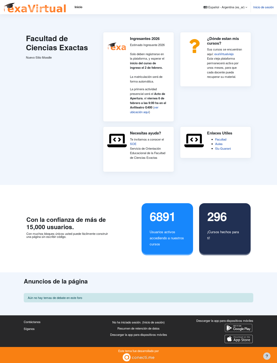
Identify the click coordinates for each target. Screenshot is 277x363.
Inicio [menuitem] (78, 7)
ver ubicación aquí (144, 109)
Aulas (219, 144)
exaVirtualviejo (224, 54)
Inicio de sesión (263, 7)
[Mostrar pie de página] (267, 356)
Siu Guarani (223, 148)
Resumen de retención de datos (138, 328)
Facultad (220, 139)
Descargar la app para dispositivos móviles (138, 334)
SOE (133, 144)
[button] (225, 7)
